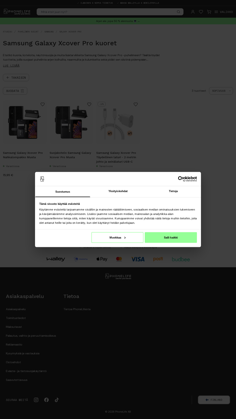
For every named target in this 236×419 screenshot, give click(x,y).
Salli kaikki (171, 237)
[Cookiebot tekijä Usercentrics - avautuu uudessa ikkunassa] (181, 179)
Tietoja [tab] (173, 191)
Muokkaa (115, 237)
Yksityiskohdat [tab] (118, 191)
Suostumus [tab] (62, 191)
